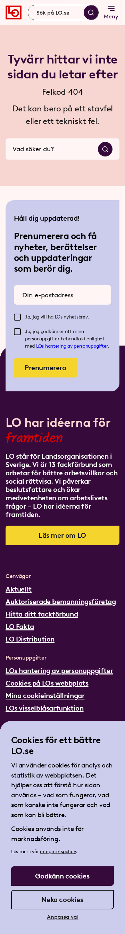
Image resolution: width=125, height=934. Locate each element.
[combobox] (63, 12)
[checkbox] (17, 317)
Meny (111, 16)
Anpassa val (62, 917)
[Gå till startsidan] (14, 12)
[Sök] (91, 12)
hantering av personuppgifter (76, 346)
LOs (40, 346)
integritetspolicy (58, 852)
